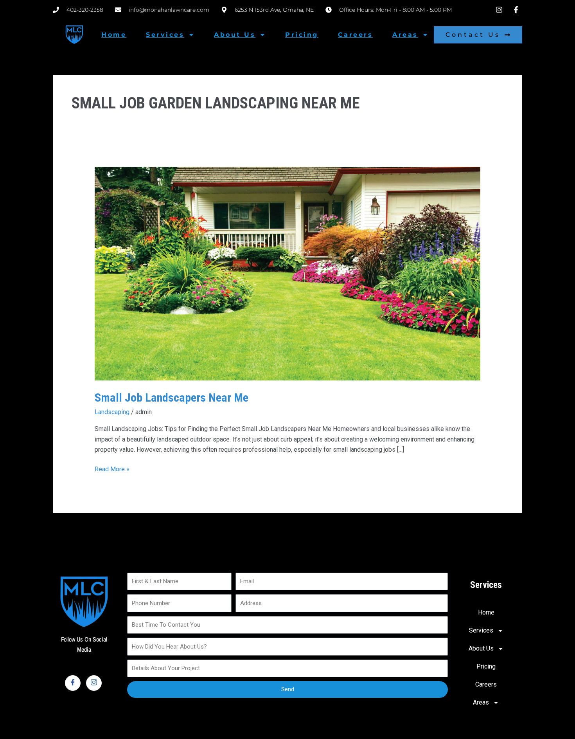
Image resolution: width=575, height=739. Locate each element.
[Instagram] (94, 683)
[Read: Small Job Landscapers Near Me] (288, 273)
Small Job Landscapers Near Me (171, 397)
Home (113, 34)
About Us (234, 34)
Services (165, 34)
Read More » (112, 468)
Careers (355, 34)
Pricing (301, 34)
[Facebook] (73, 683)
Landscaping (112, 412)
